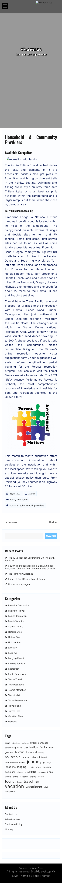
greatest (9, 752)
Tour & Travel (15, 679)
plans (50, 772)
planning (41, 772)
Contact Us (11, 814)
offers (38, 767)
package (47, 767)
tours (19, 782)
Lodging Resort (16, 658)
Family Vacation (16, 621)
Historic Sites (15, 632)
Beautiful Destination (18, 605)
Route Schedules (17, 674)
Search (51, 535)
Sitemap (9, 829)
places (20, 772)
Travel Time (14, 711)
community (15, 505)
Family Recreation (19, 499)
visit (46, 787)
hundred (26, 757)
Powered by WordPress (31, 868)
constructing (10, 748)
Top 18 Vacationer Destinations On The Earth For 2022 (30, 559)
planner (30, 772)
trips (37, 782)
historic (19, 752)
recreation (24, 777)
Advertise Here (12, 819)
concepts (43, 742)
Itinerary (12, 647)
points (8, 776)
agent (7, 743)
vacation (14, 786)
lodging (21, 766)
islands (22, 762)
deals (19, 748)
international (11, 762)
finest (51, 747)
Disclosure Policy (13, 824)
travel (28, 781)
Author (31, 493)
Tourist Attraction (17, 690)
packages (10, 772)
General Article (15, 626)
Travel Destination (17, 700)
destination (31, 747)
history (41, 753)
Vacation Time (15, 716)
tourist (10, 781)
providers (39, 505)
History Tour (14, 637)
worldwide (10, 791)
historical (31, 752)
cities (33, 742)
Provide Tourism (16, 663)
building (25, 743)
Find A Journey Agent (19, 584)
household (27, 505)
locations (10, 766)
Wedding (12, 721)
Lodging (12, 653)
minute (31, 767)
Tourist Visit (14, 695)
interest (43, 757)
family (43, 747)
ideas (35, 757)
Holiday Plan (14, 642)
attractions (16, 743)
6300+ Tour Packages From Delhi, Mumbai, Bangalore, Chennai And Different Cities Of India (30, 567)
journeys (47, 762)
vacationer (33, 787)
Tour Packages (16, 684)
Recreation (13, 669)
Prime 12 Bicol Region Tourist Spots (26, 579)
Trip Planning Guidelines (20, 573)
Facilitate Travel (16, 610)
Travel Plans (14, 705)
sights (33, 776)
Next (52, 522)
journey (34, 762)
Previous (12, 522)
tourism (41, 777)
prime (15, 777)
